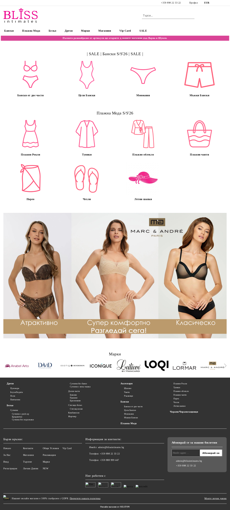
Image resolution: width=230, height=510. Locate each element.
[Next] (224, 365)
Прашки (73, 398)
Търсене (27, 462)
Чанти (126, 392)
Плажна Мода (31, 30)
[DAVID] (45, 366)
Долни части (74, 391)
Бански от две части (133, 406)
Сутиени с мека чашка (80, 386)
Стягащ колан (76, 409)
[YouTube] (225, 3)
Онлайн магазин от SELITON (115, 507)
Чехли (176, 402)
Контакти (28, 448)
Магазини (104, 30)
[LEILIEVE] (129, 366)
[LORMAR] (184, 366)
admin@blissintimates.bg (111, 447)
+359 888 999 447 (109, 460)
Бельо (52, 30)
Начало (7, 448)
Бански (9, 30)
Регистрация (10, 468)
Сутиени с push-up (20, 414)
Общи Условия (51, 448)
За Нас (6, 455)
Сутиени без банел (78, 383)
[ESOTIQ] (73, 366)
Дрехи (69, 30)
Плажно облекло (181, 391)
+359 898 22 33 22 (171, 3)
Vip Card (125, 30)
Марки (85, 30)
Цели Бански (130, 410)
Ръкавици (128, 396)
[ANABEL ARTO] (17, 366)
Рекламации (49, 455)
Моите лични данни (215, 498)
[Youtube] (103, 467)
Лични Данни (30, 468)
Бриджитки (17, 417)
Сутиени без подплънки (23, 419)
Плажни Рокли (180, 383)
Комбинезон (73, 413)
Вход (6, 462)
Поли (12, 396)
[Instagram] (220, 3)
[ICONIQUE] (101, 366)
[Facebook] (215, 3)
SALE (143, 30)
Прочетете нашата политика (85, 498)
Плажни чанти (179, 395)
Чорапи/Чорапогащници (184, 412)
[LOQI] (157, 366)
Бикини (73, 395)
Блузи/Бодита (16, 392)
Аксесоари (127, 383)
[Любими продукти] (218, 16)
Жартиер (72, 416)
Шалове (127, 388)
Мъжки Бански (131, 417)
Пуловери (14, 388)
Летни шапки (179, 406)
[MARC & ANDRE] (212, 366)
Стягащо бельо (75, 405)
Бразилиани (75, 400)
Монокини (129, 414)
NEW (45, 468)
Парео (176, 398)
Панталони (15, 399)
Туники (176, 387)
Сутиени (14, 410)
